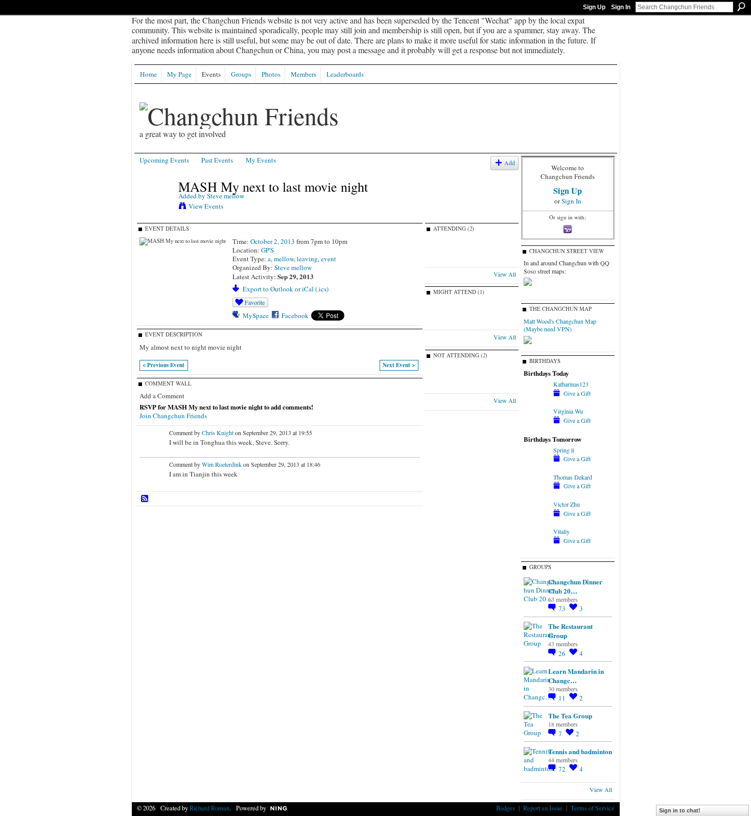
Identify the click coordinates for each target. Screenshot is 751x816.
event (328, 258)
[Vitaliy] (536, 540)
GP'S (267, 250)
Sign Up (594, 7)
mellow (284, 258)
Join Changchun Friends (173, 415)
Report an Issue (542, 808)
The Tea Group (570, 715)
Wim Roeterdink (222, 464)
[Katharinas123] (536, 392)
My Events (261, 160)
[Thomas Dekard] (536, 485)
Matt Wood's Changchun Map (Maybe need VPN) (560, 325)
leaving (307, 258)
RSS (145, 499)
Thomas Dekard (572, 477)
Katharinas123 (571, 384)
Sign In (620, 7)
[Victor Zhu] (536, 513)
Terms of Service (593, 808)
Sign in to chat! (679, 810)
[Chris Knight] (444, 386)
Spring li (563, 450)
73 (562, 608)
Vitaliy (561, 531)
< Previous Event (163, 365)
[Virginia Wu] (536, 419)
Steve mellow (225, 195)
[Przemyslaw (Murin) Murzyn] (444, 259)
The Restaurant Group (570, 630)
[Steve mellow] (155, 208)
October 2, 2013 (272, 241)
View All (505, 274)
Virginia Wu (568, 411)
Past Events (217, 160)
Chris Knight (217, 432)
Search (741, 6)
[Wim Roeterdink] (471, 386)
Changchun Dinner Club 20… (575, 586)
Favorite (255, 302)
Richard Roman (209, 808)
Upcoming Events (164, 160)
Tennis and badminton (580, 751)
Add (509, 163)
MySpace (256, 315)
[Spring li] (536, 458)
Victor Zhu (566, 504)
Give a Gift (577, 393)
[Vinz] (444, 322)
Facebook (295, 315)
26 (562, 653)
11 (562, 697)
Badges (505, 808)
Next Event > (399, 365)
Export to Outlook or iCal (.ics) (285, 288)
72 (562, 769)
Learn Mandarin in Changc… (576, 675)
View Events (206, 206)
